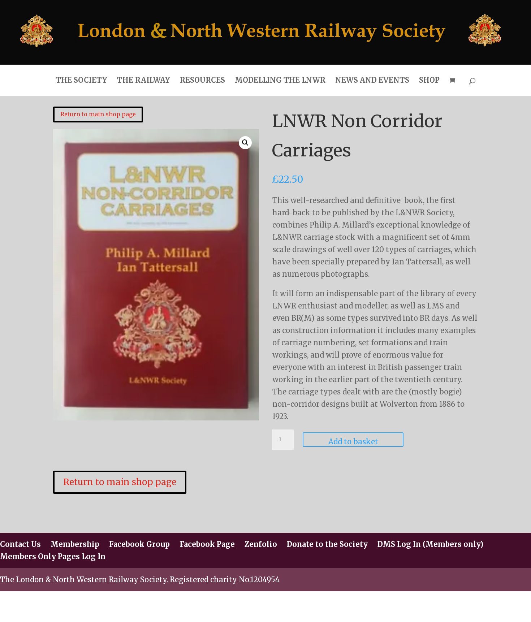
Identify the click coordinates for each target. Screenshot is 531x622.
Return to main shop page (98, 114)
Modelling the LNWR (280, 80)
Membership (75, 544)
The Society (81, 80)
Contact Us (20, 544)
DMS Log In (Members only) (430, 544)
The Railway (143, 80)
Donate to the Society (327, 544)
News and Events (372, 80)
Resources (202, 80)
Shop (429, 80)
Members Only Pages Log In (52, 556)
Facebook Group (139, 544)
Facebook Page (207, 544)
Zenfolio (261, 544)
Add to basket (353, 441)
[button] (245, 142)
